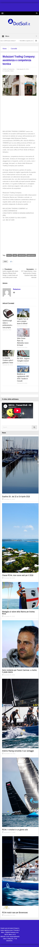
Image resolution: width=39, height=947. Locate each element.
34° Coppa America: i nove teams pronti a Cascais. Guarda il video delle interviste (28, 273)
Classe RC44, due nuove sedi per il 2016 (17, 575)
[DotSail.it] (19, 22)
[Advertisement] (20, 112)
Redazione (11, 69)
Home (5, 49)
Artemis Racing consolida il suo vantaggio (18, 751)
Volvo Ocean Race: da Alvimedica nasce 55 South (22, 341)
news (14, 255)
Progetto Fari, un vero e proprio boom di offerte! (22, 321)
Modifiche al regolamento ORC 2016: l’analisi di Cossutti (23, 377)
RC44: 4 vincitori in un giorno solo (15, 830)
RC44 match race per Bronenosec (15, 913)
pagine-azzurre (31, 255)
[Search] (34, 427)
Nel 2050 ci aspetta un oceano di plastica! (18, 40)
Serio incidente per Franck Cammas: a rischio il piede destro (19, 671)
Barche (9, 255)
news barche (22, 255)
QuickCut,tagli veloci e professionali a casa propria (7, 324)
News (12, 71)
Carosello (14, 49)
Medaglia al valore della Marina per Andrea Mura (18, 613)
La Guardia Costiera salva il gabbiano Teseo (8, 360)
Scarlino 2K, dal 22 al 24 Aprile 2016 (16, 497)
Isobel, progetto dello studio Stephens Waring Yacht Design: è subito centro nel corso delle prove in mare (10, 273)
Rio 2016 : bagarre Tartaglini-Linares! (23, 359)
